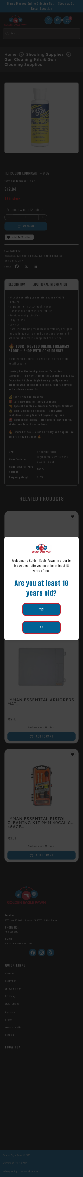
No (41, 627)
